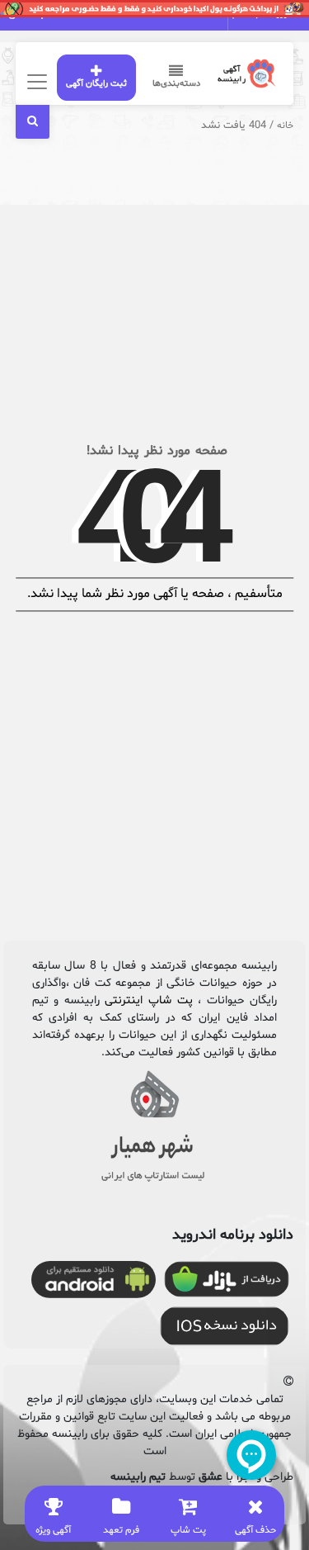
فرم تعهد (121, 1530)
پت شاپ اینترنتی (148, 1000)
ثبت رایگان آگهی (96, 84)
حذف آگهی (255, 1530)
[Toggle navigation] (35, 81)
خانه (285, 125)
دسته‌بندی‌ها (176, 84)
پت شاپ (188, 1530)
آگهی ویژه (53, 1530)
